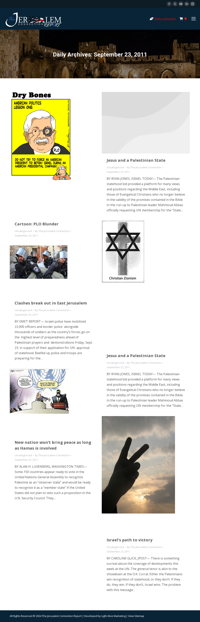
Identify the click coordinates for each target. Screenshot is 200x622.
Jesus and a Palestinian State (136, 160)
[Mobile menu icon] (193, 18)
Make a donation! (165, 18)
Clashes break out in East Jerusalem (51, 303)
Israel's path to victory (129, 540)
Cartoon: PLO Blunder (37, 224)
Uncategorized (23, 231)
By (52, 231)
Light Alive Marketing (113, 616)
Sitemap (139, 616)
